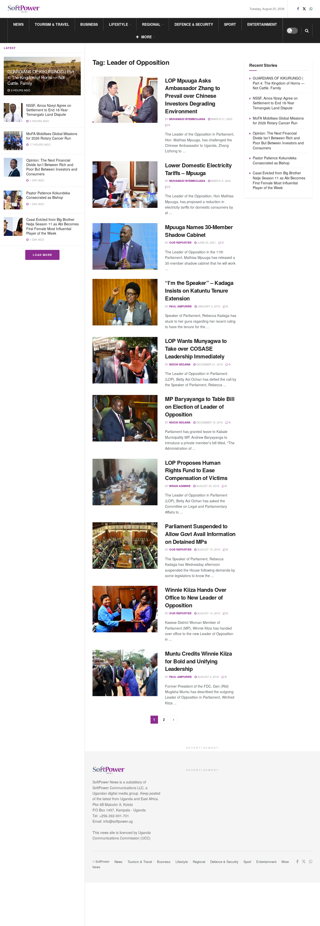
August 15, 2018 (208, 549)
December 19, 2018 (209, 422)
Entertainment (262, 24)
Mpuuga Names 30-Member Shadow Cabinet (199, 231)
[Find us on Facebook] (298, 9)
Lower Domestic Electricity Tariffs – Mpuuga (198, 169)
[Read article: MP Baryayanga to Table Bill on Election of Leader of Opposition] (125, 418)
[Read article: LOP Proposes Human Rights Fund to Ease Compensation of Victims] (125, 482)
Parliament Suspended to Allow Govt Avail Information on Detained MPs (200, 534)
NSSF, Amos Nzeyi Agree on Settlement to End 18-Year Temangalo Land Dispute (48, 110)
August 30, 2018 (207, 486)
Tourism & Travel (52, 24)
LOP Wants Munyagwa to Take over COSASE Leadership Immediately (196, 348)
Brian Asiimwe (179, 486)
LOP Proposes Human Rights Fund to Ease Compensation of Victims (196, 470)
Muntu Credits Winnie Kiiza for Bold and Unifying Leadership (198, 661)
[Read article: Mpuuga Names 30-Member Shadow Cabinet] (125, 246)
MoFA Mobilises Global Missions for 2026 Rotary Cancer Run (51, 136)
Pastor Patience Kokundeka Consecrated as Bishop (48, 195)
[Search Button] (307, 30)
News (18, 24)
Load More (42, 255)
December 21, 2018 (209, 364)
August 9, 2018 (208, 677)
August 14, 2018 (208, 613)
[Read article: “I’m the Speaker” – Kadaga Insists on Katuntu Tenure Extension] (125, 302)
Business (89, 24)
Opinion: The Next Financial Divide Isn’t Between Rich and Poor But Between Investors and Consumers (51, 167)
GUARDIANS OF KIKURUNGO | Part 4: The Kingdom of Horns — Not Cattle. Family (41, 77)
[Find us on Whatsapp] (311, 9)
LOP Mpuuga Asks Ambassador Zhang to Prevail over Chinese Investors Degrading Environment (192, 95)
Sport (230, 24)
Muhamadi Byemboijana (187, 119)
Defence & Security (193, 24)
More (146, 36)
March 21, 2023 (221, 119)
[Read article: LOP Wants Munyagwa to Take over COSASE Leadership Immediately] (125, 360)
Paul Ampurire (180, 306)
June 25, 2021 (206, 242)
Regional (151, 24)
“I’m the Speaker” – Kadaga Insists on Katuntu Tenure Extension (199, 290)
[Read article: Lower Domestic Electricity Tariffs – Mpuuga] (125, 184)
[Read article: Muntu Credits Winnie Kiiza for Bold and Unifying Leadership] (125, 673)
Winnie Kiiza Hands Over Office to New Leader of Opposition (195, 597)
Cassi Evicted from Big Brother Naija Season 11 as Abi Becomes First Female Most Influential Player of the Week (52, 226)
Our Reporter (180, 242)
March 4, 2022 (220, 181)
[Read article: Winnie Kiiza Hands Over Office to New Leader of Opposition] (125, 609)
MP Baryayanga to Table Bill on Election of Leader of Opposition (199, 406)
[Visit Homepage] (24, 9)
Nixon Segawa (179, 364)
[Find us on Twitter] (304, 9)
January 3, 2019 (208, 306)
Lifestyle (118, 24)
